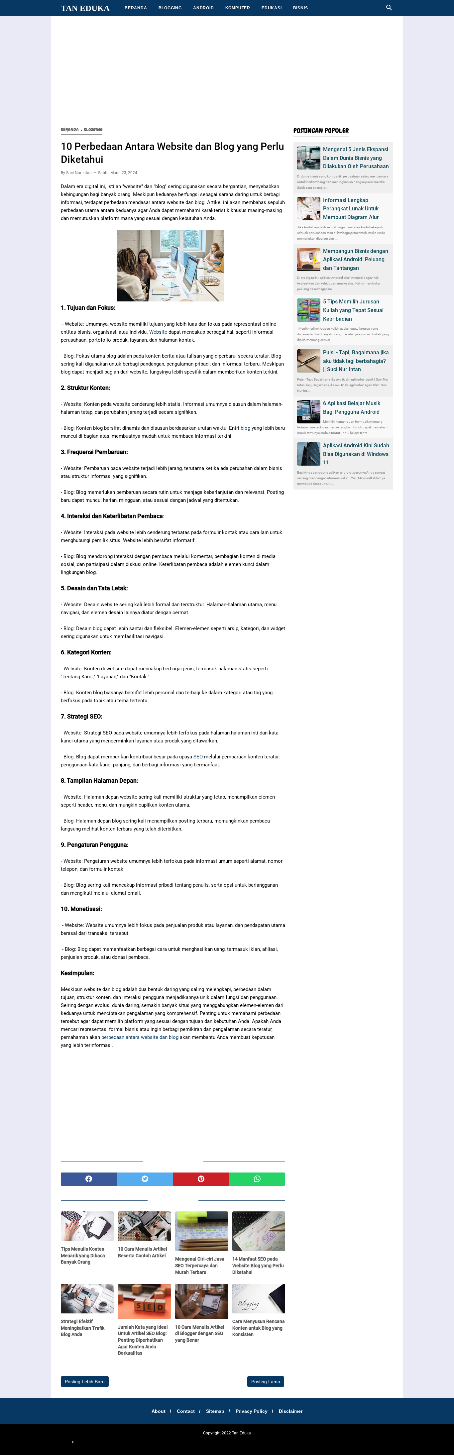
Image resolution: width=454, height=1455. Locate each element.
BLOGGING (170, 8)
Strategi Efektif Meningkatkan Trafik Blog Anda (82, 1328)
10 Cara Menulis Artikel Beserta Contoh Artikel (142, 1252)
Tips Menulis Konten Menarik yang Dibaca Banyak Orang (83, 1255)
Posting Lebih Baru (85, 1381)
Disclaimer (290, 1411)
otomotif (160, 1441)
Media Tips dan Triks (233, 1441)
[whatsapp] (257, 1179)
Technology (313, 1441)
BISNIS (300, 8)
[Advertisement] (227, 69)
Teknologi (293, 1441)
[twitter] (145, 1179)
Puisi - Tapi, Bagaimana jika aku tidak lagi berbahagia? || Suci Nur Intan (356, 361)
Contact (186, 1411)
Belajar (207, 1441)
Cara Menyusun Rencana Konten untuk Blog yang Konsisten (258, 1328)
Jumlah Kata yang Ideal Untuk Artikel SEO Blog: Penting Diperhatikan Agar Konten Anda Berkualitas (143, 1340)
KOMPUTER (237, 8)
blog (244, 428)
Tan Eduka (85, 8)
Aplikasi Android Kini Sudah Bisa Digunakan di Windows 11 (356, 454)
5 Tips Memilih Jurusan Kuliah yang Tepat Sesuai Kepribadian (353, 310)
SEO (198, 757)
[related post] (87, 1226)
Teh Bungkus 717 (268, 1441)
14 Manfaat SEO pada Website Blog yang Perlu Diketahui (258, 1265)
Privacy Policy (252, 1411)
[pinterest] (201, 1179)
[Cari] (389, 9)
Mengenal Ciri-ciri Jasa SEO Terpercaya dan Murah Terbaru (199, 1265)
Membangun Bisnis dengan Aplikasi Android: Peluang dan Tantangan (355, 259)
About (159, 1411)
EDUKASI (272, 8)
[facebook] (89, 1179)
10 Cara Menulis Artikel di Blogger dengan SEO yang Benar (199, 1333)
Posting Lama (265, 1381)
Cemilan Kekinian (184, 1441)
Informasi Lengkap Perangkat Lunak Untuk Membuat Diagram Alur (351, 208)
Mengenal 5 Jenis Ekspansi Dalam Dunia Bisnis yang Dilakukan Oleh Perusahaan (356, 157)
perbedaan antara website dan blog (139, 1037)
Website (158, 332)
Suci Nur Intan (79, 172)
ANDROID (203, 8)
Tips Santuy (335, 1441)
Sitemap (215, 1411)
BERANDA (136, 8)
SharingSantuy (137, 1441)
